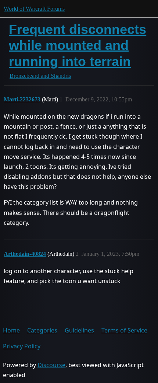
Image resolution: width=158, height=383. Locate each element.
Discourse (51, 365)
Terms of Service (124, 330)
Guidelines (79, 330)
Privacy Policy (21, 346)
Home (11, 330)
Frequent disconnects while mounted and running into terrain (77, 45)
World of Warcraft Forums (34, 9)
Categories (42, 330)
